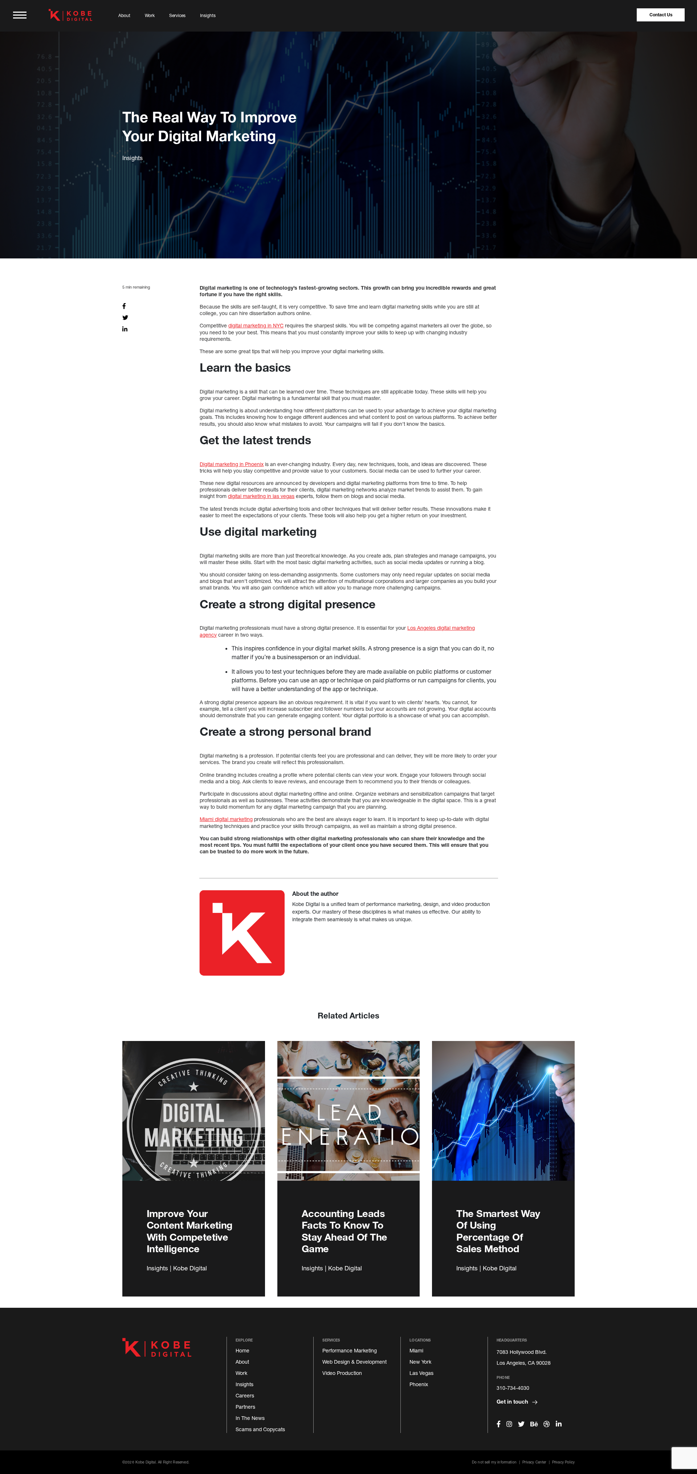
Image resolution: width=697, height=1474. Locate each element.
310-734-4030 (513, 1388)
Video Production (342, 1373)
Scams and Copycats (260, 1429)
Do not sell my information (494, 1462)
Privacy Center (534, 1462)
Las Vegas (421, 1373)
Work (150, 15)
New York (420, 1362)
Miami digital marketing (226, 819)
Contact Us (660, 14)
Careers (245, 1395)
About (124, 15)
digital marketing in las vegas (261, 496)
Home (242, 1350)
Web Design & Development (354, 1362)
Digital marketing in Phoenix (232, 464)
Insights (208, 15)
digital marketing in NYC (256, 325)
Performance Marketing (349, 1350)
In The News (250, 1418)
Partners (245, 1407)
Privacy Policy (563, 1462)
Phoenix (418, 1384)
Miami (416, 1350)
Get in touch (513, 1401)
